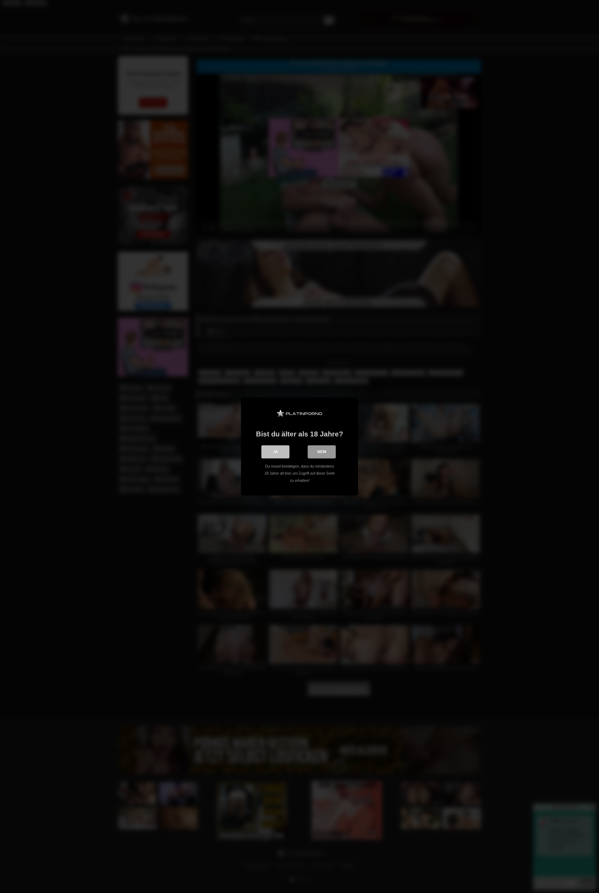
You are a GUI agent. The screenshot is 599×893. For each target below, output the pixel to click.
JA (275, 452)
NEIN (321, 452)
